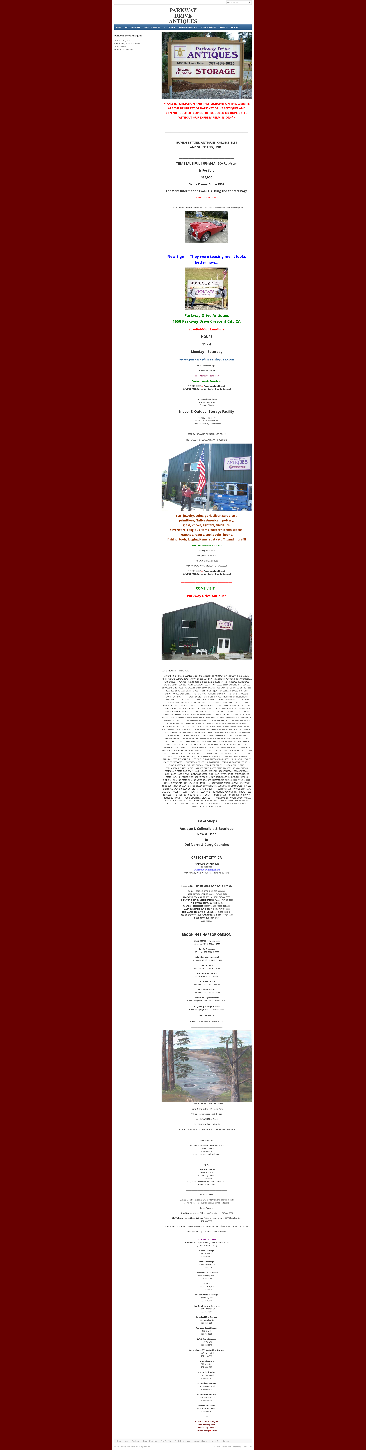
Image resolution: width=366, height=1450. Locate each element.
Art (126, 27)
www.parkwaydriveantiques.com (206, 359)
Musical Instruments (188, 27)
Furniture (135, 27)
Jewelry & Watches (152, 27)
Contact (235, 27)
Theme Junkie (247, 1447)
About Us (223, 27)
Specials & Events (208, 27)
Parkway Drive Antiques (129, 1447)
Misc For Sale (169, 27)
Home (118, 27)
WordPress (227, 1447)
